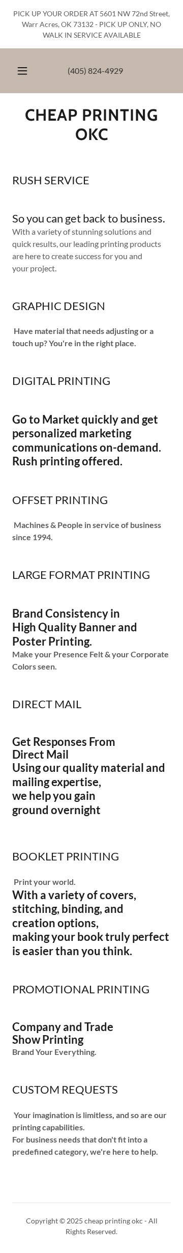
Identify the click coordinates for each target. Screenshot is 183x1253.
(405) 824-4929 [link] (95, 70)
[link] (91, 125)
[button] (22, 71)
